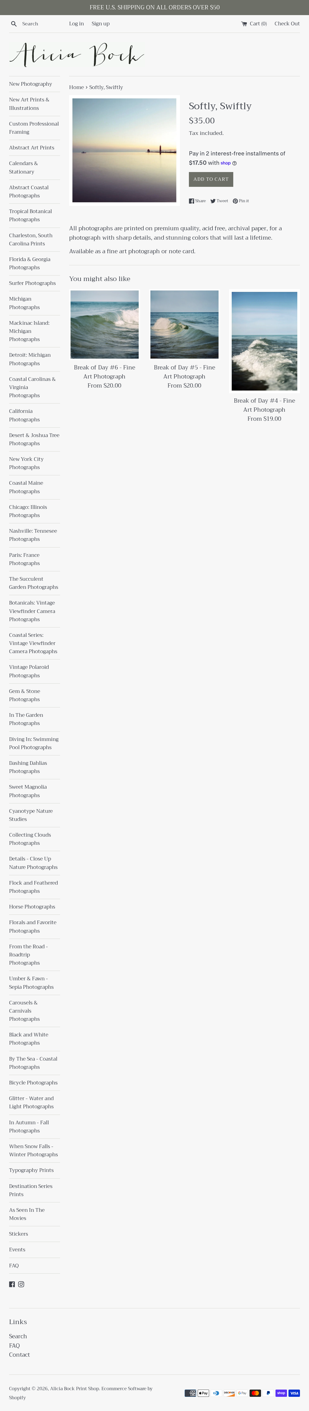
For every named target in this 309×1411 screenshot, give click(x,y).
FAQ (14, 1265)
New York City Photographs (26, 463)
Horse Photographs (32, 906)
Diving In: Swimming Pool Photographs (34, 743)
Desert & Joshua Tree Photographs (34, 439)
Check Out (287, 23)
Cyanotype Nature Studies (31, 815)
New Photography (30, 84)
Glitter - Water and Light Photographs (31, 1102)
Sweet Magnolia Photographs (28, 791)
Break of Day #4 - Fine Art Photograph (264, 405)
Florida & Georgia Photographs (29, 263)
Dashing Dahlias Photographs (28, 767)
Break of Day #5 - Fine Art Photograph (184, 371)
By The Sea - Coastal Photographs (33, 1063)
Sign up (101, 23)
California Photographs (24, 415)
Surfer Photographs (32, 283)
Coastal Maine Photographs (26, 487)
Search (18, 1336)
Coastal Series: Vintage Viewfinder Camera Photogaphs (33, 643)
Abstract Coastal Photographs (29, 191)
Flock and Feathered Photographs (33, 887)
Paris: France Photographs (24, 559)
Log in (76, 23)
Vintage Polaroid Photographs (29, 671)
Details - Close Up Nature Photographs (33, 862)
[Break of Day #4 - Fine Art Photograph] (264, 341)
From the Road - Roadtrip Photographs (28, 954)
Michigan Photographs (24, 303)
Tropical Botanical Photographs (30, 215)
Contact (19, 1355)
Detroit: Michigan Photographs (30, 359)
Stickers (18, 1234)
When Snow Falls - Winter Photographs (33, 1150)
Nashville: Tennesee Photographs (33, 535)
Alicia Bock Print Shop (74, 1389)
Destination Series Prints (31, 1190)
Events (17, 1249)
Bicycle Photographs (33, 1082)
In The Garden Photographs (26, 719)
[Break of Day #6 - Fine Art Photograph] (104, 324)
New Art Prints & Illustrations (29, 103)
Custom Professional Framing (34, 128)
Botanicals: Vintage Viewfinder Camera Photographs (32, 611)
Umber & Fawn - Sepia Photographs (31, 982)
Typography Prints (31, 1170)
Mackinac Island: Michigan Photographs (29, 331)
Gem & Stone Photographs (24, 695)
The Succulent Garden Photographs (33, 583)
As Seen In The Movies (27, 1214)
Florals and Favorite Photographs (32, 926)
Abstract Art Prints (31, 147)
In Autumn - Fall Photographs (29, 1126)
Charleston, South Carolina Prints (31, 239)
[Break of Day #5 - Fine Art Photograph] (184, 324)
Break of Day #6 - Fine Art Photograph (104, 371)
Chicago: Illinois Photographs (28, 511)
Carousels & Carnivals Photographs (24, 1010)
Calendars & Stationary (23, 167)
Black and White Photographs (28, 1038)
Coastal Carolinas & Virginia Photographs (32, 387)
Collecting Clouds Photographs (30, 839)
